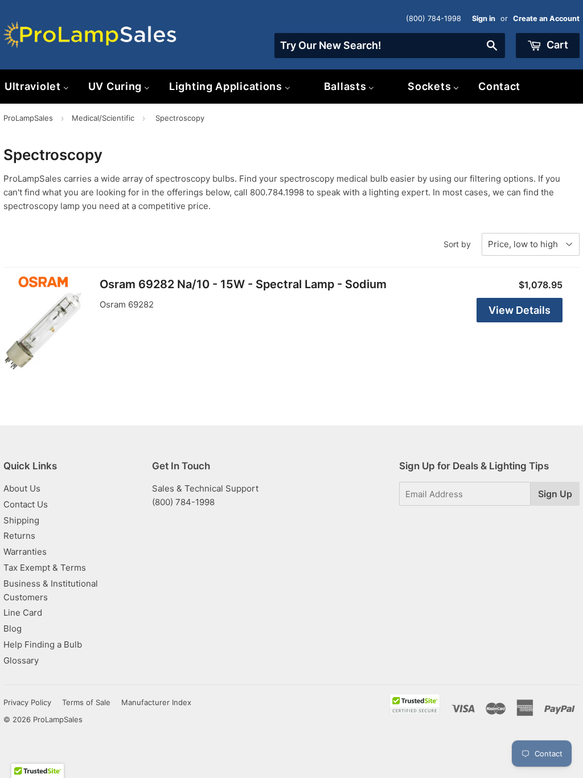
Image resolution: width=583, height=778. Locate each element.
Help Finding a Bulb (42, 644)
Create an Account (546, 18)
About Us (21, 488)
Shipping (21, 520)
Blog (12, 628)
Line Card (22, 612)
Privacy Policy (27, 702)
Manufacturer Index (156, 702)
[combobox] (389, 45)
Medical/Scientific (103, 117)
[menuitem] (119, 86)
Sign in (483, 18)
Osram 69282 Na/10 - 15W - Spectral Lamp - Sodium (243, 284)
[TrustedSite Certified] (415, 704)
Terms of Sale (86, 702)
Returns (19, 535)
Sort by (457, 244)
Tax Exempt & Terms (44, 567)
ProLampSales (28, 117)
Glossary (21, 660)
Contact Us (25, 504)
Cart (556, 45)
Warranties (25, 551)
